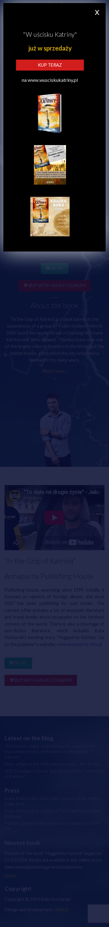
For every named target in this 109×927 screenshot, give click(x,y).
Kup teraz (50, 65)
